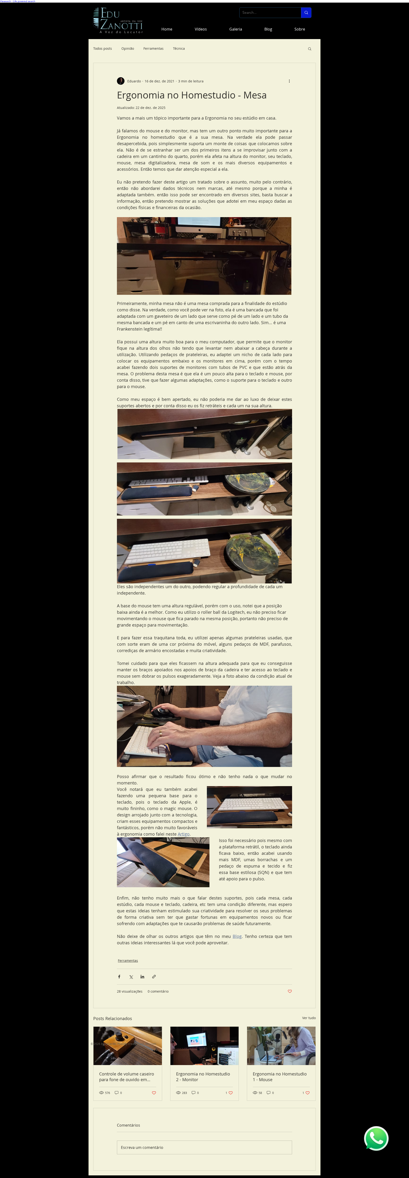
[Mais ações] (289, 81)
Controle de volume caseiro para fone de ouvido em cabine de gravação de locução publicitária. (126, 1076)
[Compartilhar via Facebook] (119, 976)
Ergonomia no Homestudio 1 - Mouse (280, 1076)
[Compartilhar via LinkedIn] (142, 976)
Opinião (127, 48)
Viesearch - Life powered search (17, 1)
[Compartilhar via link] (154, 976)
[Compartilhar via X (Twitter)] (131, 976)
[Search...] (306, 13)
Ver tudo (309, 1018)
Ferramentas (153, 48)
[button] (309, 48)
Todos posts (102, 48)
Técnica (179, 48)
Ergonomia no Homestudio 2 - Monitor (203, 1076)
